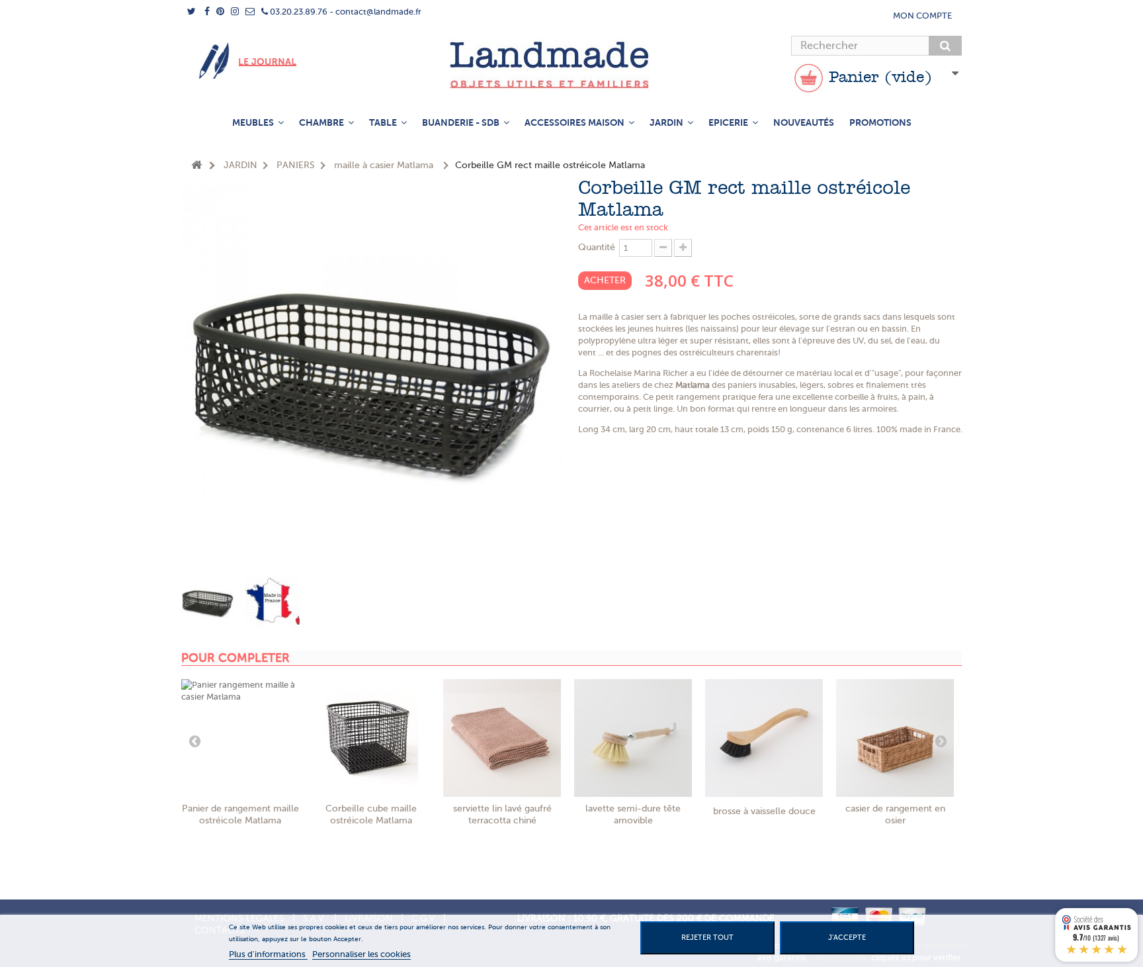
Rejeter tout (707, 937)
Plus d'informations (268, 954)
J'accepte (847, 937)
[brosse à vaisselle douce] (764, 738)
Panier (878, 78)
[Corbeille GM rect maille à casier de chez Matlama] (207, 601)
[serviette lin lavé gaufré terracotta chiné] (502, 738)
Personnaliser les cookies (361, 954)
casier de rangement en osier (895, 814)
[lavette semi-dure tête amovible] (633, 738)
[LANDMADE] (571, 65)
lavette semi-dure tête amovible (633, 814)
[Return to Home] (196, 166)
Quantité (596, 247)
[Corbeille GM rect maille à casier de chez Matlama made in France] (272, 601)
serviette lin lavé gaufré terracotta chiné (502, 814)
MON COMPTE (922, 16)
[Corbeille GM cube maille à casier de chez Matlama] (371, 738)
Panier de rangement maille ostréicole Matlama (240, 814)
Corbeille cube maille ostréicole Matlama (371, 814)
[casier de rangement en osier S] (895, 738)
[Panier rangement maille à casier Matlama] (240, 738)
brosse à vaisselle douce (764, 811)
